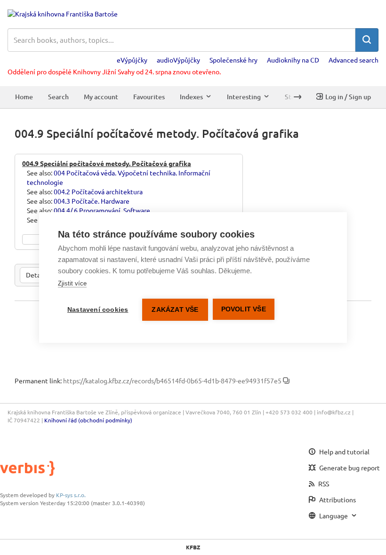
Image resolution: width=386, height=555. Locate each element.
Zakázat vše (175, 309)
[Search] (366, 40)
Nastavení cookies (97, 309)
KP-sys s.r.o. (71, 495)
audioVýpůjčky (178, 60)
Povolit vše (243, 309)
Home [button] (24, 96)
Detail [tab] (35, 274)
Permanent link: (38, 380)
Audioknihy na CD (293, 60)
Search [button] (58, 96)
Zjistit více (72, 283)
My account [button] (101, 96)
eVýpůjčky (132, 60)
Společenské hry (233, 60)
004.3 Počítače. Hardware (91, 201)
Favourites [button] (149, 96)
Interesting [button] (244, 96)
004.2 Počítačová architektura (98, 191)
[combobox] (181, 40)
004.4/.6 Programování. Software (102, 210)
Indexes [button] (191, 96)
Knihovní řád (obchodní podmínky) (88, 420)
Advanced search (353, 60)
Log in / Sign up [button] (348, 96)
